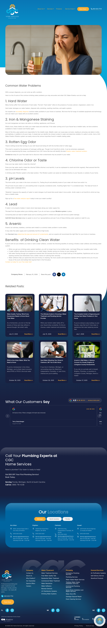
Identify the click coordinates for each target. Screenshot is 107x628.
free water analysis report (22, 198)
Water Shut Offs (71, 594)
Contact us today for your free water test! (18, 262)
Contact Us (29, 573)
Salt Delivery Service (97, 575)
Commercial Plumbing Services (73, 586)
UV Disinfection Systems (49, 591)
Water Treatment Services (49, 573)
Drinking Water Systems (48, 593)
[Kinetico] (7, 620)
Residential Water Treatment (50, 578)
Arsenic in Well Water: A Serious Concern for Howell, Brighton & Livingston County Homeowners (84, 362)
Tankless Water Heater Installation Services (73, 582)
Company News (17, 274)
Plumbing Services (71, 577)
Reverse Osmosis (46, 588)
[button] (54, 274)
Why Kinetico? (30, 578)
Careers (28, 586)
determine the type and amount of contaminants (33, 234)
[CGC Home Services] (6, 575)
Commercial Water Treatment (50, 580)
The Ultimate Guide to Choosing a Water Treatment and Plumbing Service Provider (53, 316)
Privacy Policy (78, 625)
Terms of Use (90, 625)
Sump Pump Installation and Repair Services (74, 590)
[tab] (40, 519)
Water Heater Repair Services (75, 579)
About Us (29, 575)
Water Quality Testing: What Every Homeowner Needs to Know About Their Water (18, 316)
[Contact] (99, 620)
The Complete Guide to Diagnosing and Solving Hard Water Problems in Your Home (86, 316)
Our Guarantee (30, 580)
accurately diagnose (22, 111)
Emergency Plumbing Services (72, 573)
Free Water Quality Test (48, 575)
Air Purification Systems (98, 573)
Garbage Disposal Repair (74, 596)
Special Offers (30, 583)
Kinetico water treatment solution (76, 151)
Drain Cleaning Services (73, 599)
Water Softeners (46, 586)
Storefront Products (97, 578)
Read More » (28, 334)
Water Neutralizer (46, 583)
